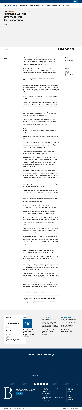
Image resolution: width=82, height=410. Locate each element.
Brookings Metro (45, 400)
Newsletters (59, 0)
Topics (62, 5)
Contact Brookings (59, 397)
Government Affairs (72, 401)
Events (33, 0)
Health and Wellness (55, 5)
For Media (65, 0)
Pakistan (67, 68)
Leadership (57, 390)
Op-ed (13, 11)
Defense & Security (69, 60)
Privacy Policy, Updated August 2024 (11, 408)
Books (69, 395)
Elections (48, 5)
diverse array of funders (39, 300)
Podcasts (70, 397)
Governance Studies (46, 391)
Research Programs (39, 0)
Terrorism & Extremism (69, 63)
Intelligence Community (69, 62)
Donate (75, 1)
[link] (13, 323)
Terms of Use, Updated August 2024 (25, 408)
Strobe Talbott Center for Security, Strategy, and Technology (70, 75)
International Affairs (24, 5)
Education (42, 5)
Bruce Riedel (7, 23)
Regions (67, 5)
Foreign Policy (68, 72)
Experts (29, 0)
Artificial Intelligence (34, 5)
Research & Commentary (50, 0)
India (66, 66)
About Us (70, 0)
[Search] (77, 5)
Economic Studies (46, 393)
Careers (56, 392)
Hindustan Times (49, 292)
